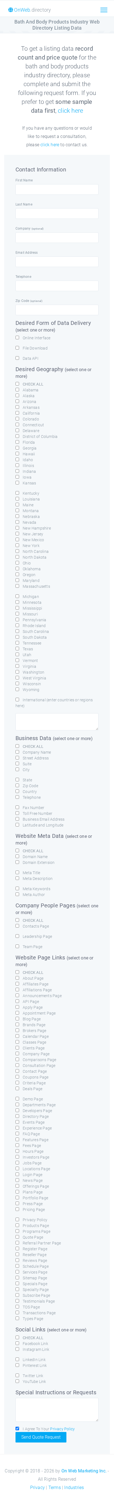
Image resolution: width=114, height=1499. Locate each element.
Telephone (23, 277)
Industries (74, 1487)
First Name (24, 180)
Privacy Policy (62, 1429)
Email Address (26, 253)
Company (29, 228)
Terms (54, 1487)
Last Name (23, 204)
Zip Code (28, 301)
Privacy (37, 1487)
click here (70, 110)
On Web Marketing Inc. (84, 1471)
